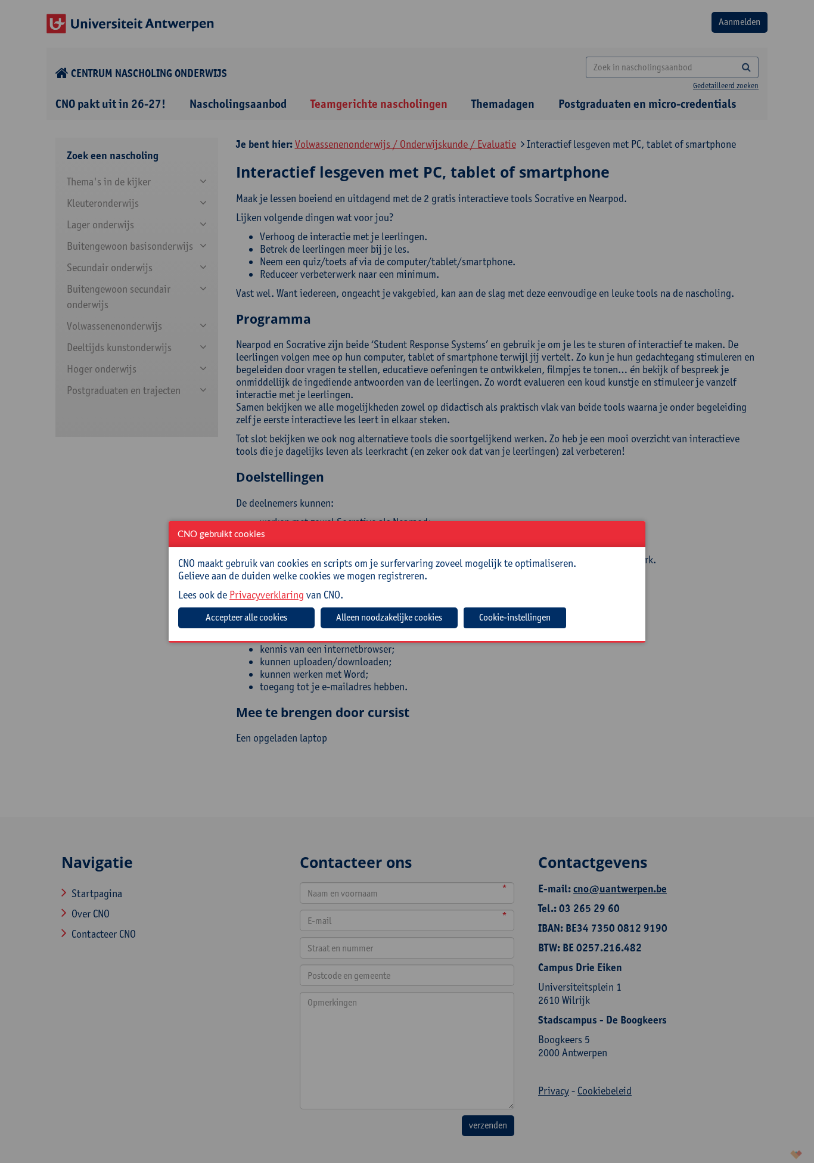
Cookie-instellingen (515, 617)
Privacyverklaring (266, 594)
